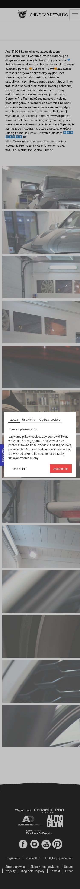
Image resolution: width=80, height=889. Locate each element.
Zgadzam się (60, 468)
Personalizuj (19, 468)
